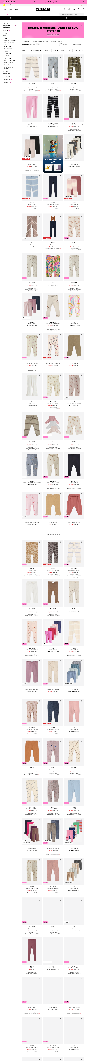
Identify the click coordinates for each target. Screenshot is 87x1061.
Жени (4, 9)
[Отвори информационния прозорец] (83, 2)
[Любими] (79, 9)
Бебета (28, 41)
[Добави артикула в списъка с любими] (39, 57)
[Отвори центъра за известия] (74, 9)
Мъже (10, 9)
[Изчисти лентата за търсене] (83, 14)
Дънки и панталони (42, 41)
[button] (65, 44)
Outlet (6, 5)
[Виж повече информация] (32, 92)
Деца (16, 9)
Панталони (53, 41)
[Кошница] (83, 9)
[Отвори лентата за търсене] (60, 14)
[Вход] (69, 9)
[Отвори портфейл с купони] (64, 9)
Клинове (60, 41)
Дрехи (34, 41)
